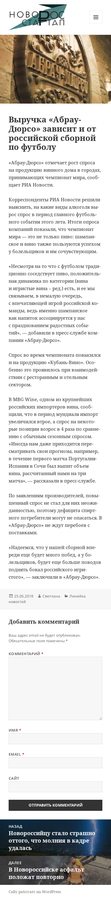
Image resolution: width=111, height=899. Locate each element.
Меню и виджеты (96, 23)
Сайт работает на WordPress (35, 891)
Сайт (14, 778)
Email (16, 754)
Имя (15, 730)
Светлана (51, 596)
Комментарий (26, 653)
